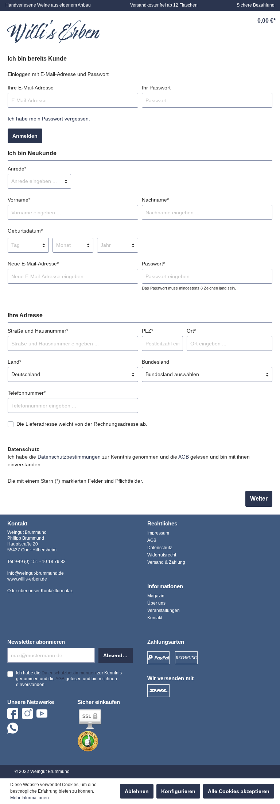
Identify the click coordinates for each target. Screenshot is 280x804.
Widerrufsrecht (161, 555)
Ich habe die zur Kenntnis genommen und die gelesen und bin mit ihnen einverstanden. (129, 460)
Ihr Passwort (156, 88)
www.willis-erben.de (27, 579)
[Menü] (182, 21)
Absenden (116, 655)
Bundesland (155, 362)
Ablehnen (137, 791)
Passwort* (153, 264)
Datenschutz (159, 547)
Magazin (155, 595)
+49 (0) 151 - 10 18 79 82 (40, 561)
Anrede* (17, 169)
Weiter (259, 498)
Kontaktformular (56, 590)
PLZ (147, 331)
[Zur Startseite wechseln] (53, 31)
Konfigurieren (178, 791)
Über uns (156, 603)
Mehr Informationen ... (31, 797)
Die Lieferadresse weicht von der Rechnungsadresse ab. (81, 424)
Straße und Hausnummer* (38, 331)
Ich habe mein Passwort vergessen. (49, 119)
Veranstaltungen (163, 610)
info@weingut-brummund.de (35, 573)
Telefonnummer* (27, 393)
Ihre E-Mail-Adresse (31, 88)
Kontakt (154, 617)
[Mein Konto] (232, 21)
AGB (183, 457)
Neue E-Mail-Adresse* (33, 264)
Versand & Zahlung (166, 562)
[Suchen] (198, 21)
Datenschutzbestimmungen (69, 457)
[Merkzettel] (215, 21)
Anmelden (25, 136)
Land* (14, 362)
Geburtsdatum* (25, 231)
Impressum (158, 533)
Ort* (191, 331)
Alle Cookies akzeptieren (238, 791)
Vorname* (19, 200)
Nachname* (155, 200)
